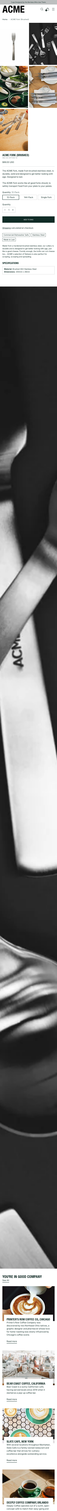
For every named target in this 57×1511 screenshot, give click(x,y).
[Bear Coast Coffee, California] (28, 1367)
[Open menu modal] (53, 9)
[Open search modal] (42, 9)
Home (4, 19)
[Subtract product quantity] (5, 210)
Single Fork (46, 197)
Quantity (6, 204)
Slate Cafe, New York (20, 1441)
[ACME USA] (15, 9)
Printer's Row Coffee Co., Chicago (28, 1318)
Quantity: (10, 192)
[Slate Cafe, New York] (28, 1425)
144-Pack (28, 197)
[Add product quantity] (12, 210)
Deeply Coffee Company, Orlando (27, 1502)
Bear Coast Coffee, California (26, 1383)
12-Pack (11, 197)
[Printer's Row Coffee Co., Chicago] (28, 1303)
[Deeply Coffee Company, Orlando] (28, 1486)
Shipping (6, 228)
